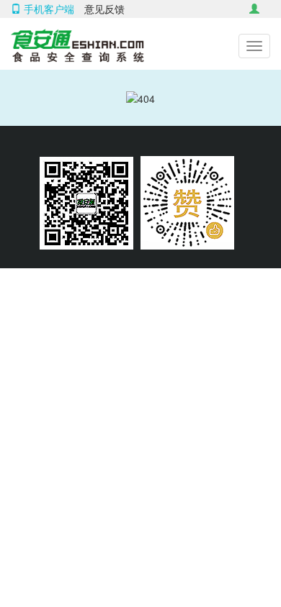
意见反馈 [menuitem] (104, 8)
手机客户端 (47, 8)
